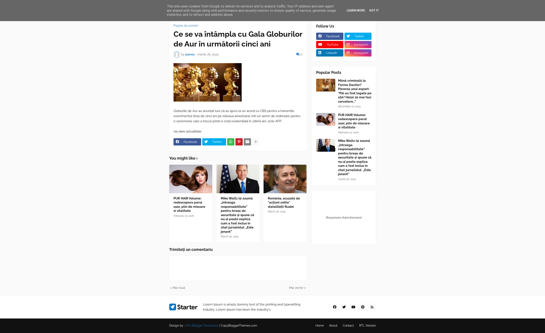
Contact (348, 325)
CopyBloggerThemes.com (239, 325)
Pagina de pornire (186, 25)
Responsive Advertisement (344, 217)
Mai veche (296, 287)
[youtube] (353, 307)
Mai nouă (179, 287)
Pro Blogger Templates (202, 325)
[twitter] (344, 307)
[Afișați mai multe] (255, 141)
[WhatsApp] (230, 141)
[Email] (247, 141)
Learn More (356, 10)
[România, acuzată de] (285, 179)
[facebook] (334, 307)
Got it (374, 10)
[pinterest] (362, 307)
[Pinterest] (239, 141)
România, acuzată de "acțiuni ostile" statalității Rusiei (284, 202)
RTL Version (367, 325)
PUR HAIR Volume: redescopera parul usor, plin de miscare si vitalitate (189, 204)
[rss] (372, 307)
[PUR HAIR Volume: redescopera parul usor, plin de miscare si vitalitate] (190, 179)
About (333, 325)
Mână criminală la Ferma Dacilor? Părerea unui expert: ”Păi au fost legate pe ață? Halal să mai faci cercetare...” (354, 91)
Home (320, 325)
